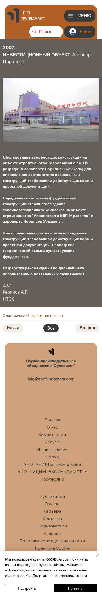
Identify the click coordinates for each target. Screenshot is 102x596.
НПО (25, 12)
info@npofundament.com (51, 378)
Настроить (27, 588)
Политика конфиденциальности (59, 575)
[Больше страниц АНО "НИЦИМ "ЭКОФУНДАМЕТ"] (86, 471)
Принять (75, 588)
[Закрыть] (94, 558)
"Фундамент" (33, 18)
